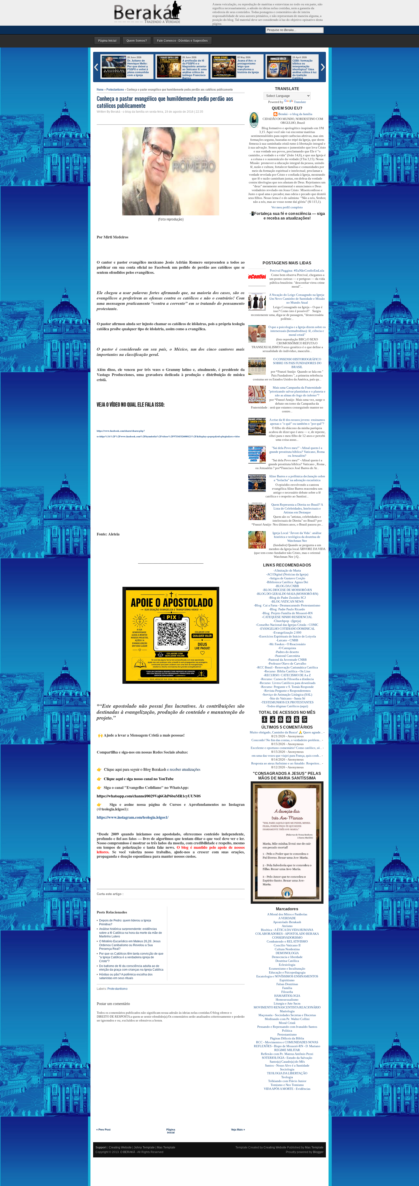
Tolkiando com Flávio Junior (287, 1081)
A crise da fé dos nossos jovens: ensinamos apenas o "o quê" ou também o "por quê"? (297, 421)
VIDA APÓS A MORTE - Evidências (287, 1089)
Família (287, 988)
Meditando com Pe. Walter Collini (287, 1019)
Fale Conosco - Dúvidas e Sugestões (182, 40)
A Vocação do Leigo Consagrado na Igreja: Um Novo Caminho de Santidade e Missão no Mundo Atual (297, 298)
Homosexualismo (287, 999)
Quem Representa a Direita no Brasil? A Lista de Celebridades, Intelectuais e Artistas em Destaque (297, 508)
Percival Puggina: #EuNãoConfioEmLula (297, 270)
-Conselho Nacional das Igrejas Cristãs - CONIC (287, 625)
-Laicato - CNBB (287, 640)
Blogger (318, 1152)
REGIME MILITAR (287, 1050)
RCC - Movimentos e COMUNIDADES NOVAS (287, 1042)
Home (100, 89)
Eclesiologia (287, 964)
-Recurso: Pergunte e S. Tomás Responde (287, 687)
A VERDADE (287, 918)
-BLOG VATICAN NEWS (287, 601)
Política (287, 1030)
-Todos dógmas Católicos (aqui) (287, 706)
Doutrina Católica (287, 961)
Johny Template (144, 1147)
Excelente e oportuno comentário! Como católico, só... (286, 748)
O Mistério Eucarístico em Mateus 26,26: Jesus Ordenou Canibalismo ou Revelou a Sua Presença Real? (130, 945)
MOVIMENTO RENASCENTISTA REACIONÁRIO (287, 1007)
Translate (300, 102)
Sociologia (287, 1069)
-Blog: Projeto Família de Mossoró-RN (287, 613)
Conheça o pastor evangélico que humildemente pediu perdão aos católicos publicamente (165, 102)
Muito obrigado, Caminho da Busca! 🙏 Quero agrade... (286, 732)
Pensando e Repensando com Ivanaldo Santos (287, 1027)
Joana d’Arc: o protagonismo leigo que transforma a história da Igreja (138, 66)
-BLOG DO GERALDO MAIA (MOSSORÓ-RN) (287, 594)
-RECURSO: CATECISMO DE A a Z (287, 675)
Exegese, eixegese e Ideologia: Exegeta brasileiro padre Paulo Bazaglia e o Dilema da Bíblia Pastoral (249, 69)
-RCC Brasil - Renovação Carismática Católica (287, 667)
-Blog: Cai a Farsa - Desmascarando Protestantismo (287, 605)
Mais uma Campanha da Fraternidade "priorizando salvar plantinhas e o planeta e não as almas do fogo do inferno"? (297, 391)
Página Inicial (107, 40)
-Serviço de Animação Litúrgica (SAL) (287, 694)
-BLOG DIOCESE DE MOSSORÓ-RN (287, 590)
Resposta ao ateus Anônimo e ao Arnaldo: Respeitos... (286, 763)
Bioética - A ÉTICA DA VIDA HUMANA (287, 930)
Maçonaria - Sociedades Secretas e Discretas (287, 1015)
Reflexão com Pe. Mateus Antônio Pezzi (287, 1054)
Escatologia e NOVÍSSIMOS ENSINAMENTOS (287, 976)
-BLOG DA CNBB (287, 586)
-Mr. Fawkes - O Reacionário (287, 644)
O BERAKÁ (127, 1152)
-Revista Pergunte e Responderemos (287, 690)
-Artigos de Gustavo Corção (287, 578)
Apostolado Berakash (287, 922)
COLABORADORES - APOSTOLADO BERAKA (287, 933)
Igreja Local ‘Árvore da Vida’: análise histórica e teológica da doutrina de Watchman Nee (297, 536)
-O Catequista (287, 648)
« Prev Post (103, 1129)
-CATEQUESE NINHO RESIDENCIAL (287, 617)
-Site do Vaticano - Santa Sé (287, 698)
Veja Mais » (238, 1129)
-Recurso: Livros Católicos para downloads (287, 683)
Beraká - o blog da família (295, 114)
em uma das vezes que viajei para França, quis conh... (286, 755)
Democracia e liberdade (287, 957)
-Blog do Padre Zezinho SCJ (287, 597)
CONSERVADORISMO (287, 937)
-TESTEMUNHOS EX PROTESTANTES (287, 702)
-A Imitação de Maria (287, 570)
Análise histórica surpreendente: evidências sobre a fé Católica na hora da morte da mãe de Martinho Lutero (130, 932)
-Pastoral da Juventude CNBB (287, 659)
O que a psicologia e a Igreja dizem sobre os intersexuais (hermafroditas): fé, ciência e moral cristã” (297, 331)
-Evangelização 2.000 (287, 632)
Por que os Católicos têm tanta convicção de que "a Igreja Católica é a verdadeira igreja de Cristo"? (131, 957)
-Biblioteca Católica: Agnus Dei (287, 582)
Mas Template (166, 1147)
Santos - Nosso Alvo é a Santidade (287, 1065)
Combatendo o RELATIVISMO (287, 941)
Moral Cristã (287, 1023)
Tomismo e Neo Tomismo (287, 1085)
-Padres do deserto (287, 652)
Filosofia (287, 992)
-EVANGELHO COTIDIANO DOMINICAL (287, 628)
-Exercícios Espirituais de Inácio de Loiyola (287, 636)
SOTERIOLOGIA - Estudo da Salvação (287, 1058)
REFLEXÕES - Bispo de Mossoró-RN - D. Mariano (287, 1046)
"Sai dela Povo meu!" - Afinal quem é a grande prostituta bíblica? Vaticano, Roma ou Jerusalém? (297, 451)
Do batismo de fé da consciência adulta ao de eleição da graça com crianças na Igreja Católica (131, 968)
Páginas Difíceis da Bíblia (287, 1038)
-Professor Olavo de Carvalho (287, 663)
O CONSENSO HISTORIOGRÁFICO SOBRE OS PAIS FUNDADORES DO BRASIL (297, 363)
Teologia (287, 1077)
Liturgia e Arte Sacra (287, 1003)
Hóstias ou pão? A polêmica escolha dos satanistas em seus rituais (126, 976)
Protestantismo (115, 89)
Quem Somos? (137, 40)
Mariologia (287, 1011)
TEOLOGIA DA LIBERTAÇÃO (287, 1073)
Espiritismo (287, 980)
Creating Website (120, 1147)
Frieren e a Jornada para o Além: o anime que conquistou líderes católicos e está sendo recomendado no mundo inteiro (292, 70)
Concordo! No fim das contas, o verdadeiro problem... (286, 740)
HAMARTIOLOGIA (287, 995)
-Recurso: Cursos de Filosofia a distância (287, 679)
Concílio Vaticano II (287, 945)
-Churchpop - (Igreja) (287, 621)
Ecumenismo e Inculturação (287, 968)
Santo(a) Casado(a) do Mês (287, 1061)
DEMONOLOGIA (287, 953)
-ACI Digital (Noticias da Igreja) (287, 574)
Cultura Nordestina (287, 949)
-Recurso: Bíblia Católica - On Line (287, 671)
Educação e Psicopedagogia (287, 972)
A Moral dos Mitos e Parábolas (287, 914)
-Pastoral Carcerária (287, 656)
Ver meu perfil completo (287, 207)
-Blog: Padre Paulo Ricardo (287, 609)
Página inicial (170, 1131)
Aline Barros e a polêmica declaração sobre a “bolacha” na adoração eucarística (297, 478)
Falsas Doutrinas (287, 984)
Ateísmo (287, 926)
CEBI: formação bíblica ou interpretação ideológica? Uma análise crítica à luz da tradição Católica (194, 69)
